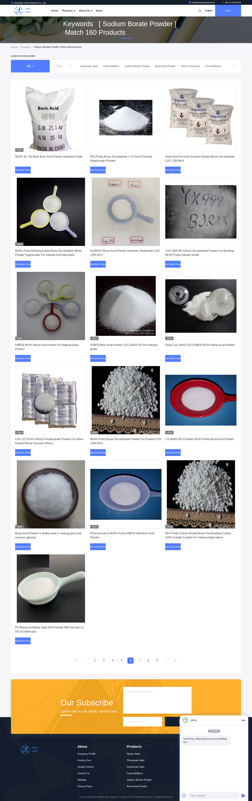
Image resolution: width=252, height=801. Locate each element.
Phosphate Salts (136, 760)
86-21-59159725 (233, 2)
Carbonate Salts (135, 766)
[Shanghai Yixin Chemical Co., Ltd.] (22, 10)
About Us (85, 10)
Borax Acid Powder (137, 786)
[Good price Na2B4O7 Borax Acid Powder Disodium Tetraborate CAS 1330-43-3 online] (126, 212)
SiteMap (81, 779)
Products (68, 10)
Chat (228, 10)
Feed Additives (135, 773)
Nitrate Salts (133, 753)
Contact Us (83, 773)
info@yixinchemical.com (203, 2)
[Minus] (243, 720)
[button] (70, 66)
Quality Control (85, 766)
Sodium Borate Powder (139, 779)
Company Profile (86, 753)
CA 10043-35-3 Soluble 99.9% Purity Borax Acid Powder (199, 439)
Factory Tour (84, 760)
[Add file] (184, 795)
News (99, 10)
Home (54, 10)
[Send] (243, 795)
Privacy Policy (84, 786)
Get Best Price (23, 170)
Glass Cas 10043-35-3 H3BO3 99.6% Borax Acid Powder (200, 344)
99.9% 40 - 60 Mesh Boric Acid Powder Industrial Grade (48, 156)
